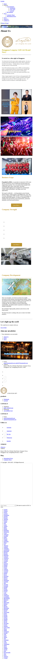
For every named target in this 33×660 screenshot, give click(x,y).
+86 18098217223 (8, 410)
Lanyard (12, 10)
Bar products (10, 12)
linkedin (9, 441)
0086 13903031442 (8, 408)
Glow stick (12, 9)
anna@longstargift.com (9, 363)
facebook (9, 427)
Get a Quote (4, 327)
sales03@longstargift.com (21, 363)
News (5, 13)
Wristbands (12, 8)
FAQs (5, 17)
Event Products (10, 6)
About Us (6, 19)
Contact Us (6, 20)
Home (5, 4)
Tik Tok (9, 434)
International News (11, 16)
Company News (11, 15)
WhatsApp (9, 437)
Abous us (3, 447)
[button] (16, 205)
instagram (9, 431)
